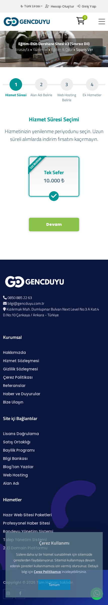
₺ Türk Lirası (30, 6)
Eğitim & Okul (61, 49)
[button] (101, 21)
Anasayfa (22, 49)
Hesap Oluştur (61, 6)
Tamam (54, 584)
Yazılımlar (40, 49)
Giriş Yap (88, 6)
